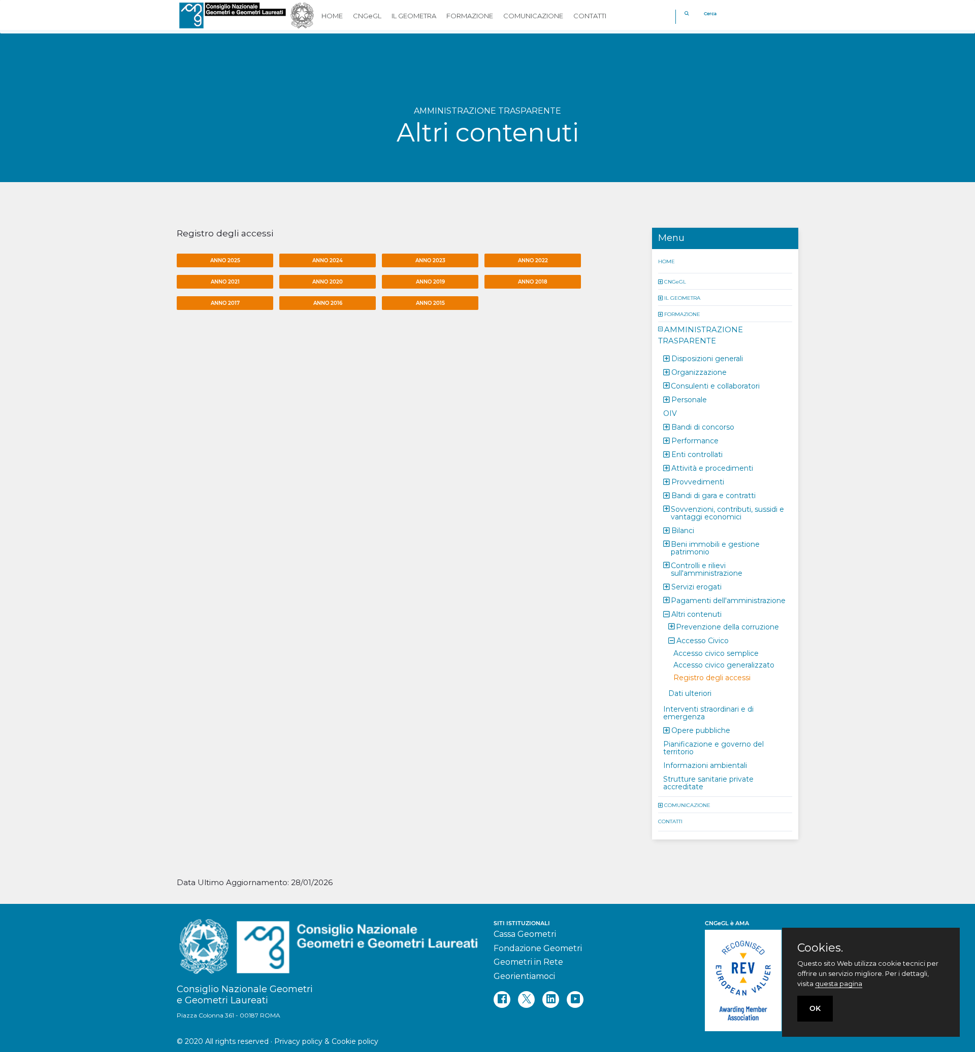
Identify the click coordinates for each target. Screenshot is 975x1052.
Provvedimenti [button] (697, 481)
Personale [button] (689, 399)
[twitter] (526, 999)
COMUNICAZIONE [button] (533, 16)
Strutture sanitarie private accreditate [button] (708, 782)
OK (815, 1008)
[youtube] (575, 999)
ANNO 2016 (327, 303)
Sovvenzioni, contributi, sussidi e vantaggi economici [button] (727, 512)
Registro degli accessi (712, 677)
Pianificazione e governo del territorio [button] (713, 747)
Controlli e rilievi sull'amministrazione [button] (706, 568)
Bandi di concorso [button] (702, 426)
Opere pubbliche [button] (700, 729)
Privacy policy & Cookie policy (326, 1041)
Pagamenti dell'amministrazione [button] (728, 600)
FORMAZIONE (682, 313)
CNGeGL (675, 281)
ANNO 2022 (533, 260)
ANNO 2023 (430, 260)
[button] (661, 281)
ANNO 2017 (225, 303)
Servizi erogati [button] (696, 586)
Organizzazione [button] (699, 371)
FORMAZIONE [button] (469, 16)
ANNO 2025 (225, 260)
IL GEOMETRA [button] (414, 16)
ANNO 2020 (327, 281)
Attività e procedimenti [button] (712, 467)
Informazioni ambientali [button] (705, 764)
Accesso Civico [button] (702, 640)
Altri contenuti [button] (696, 613)
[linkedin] (550, 999)
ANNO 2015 (430, 303)
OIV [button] (670, 412)
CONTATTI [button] (589, 16)
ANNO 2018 (532, 281)
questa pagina (838, 983)
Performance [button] (695, 440)
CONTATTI (670, 821)
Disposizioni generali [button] (707, 358)
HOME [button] (332, 16)
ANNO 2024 (327, 260)
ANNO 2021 (225, 281)
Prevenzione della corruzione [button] (727, 626)
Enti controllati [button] (697, 454)
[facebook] (502, 999)
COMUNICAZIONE (687, 804)
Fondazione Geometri (538, 948)
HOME (666, 261)
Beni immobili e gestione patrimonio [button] (715, 547)
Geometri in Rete (528, 962)
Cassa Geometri (525, 934)
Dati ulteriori (689, 692)
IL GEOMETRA (682, 297)
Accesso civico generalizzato (723, 664)
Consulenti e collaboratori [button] (715, 385)
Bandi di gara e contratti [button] (713, 495)
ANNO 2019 (430, 281)
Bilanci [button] (682, 530)
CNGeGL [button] (367, 16)
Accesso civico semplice (716, 652)
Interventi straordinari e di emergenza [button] (708, 712)
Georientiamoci (524, 976)
